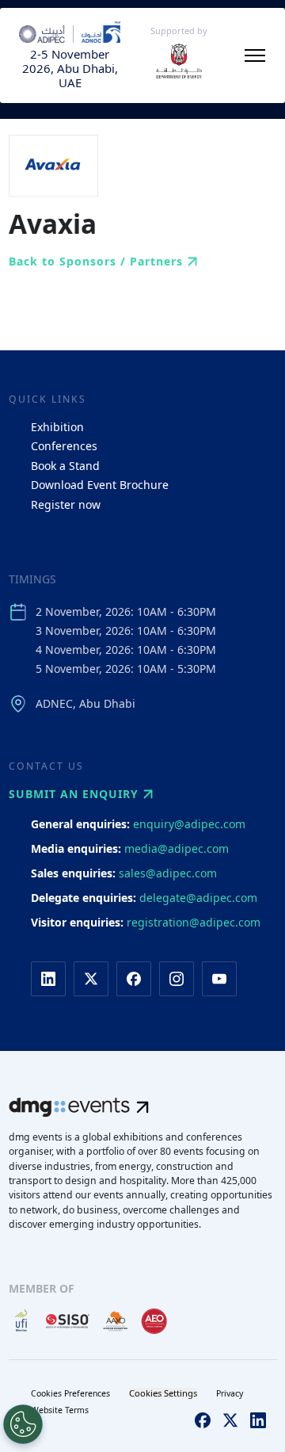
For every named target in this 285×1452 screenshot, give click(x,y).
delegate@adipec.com (198, 897)
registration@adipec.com (193, 922)
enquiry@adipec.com (189, 823)
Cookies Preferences (70, 1393)
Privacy (229, 1393)
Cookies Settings (163, 1393)
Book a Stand (65, 465)
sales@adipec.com (168, 873)
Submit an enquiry (74, 793)
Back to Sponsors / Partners (96, 261)
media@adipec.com (176, 848)
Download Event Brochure (100, 484)
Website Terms (60, 1410)
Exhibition (57, 426)
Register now (66, 504)
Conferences (64, 445)
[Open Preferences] (23, 1424)
